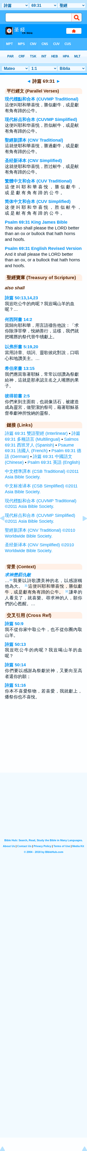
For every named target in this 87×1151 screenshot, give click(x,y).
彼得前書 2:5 (17, 395)
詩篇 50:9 (14, 623)
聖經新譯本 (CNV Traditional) (34, 140)
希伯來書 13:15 (20, 368)
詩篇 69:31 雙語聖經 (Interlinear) (36, 433)
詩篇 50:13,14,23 (21, 297)
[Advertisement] (43, 742)
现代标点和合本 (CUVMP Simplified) (41, 119)
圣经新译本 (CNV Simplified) (33, 160)
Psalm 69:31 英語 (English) (54, 462)
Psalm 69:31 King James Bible (36, 222)
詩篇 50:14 (15, 664)
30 (10, 579)
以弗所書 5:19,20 (21, 346)
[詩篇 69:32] (81, 529)
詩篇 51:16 (15, 685)
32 (66, 591)
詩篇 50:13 (15, 644)
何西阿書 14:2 (18, 319)
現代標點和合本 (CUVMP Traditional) (41, 99)
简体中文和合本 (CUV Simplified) (38, 201)
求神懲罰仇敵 (18, 574)
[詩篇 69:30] (6, 529)
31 (26, 585)
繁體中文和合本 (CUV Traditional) (38, 181)
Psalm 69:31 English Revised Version (43, 248)
